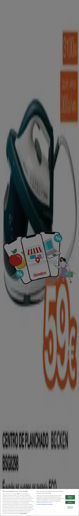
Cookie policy (23, 513)
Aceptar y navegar (70, 497)
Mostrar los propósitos (70, 507)
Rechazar (70, 502)
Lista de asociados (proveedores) (44, 504)
